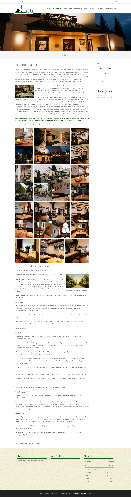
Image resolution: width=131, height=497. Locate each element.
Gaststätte (57, 8)
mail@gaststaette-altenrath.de (30, 2)
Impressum (76, 493)
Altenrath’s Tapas (106, 73)
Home (49, 8)
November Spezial (106, 79)
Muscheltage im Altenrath (106, 82)
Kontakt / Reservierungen (106, 8)
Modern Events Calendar (108, 97)
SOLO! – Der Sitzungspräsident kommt (106, 84)
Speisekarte (78, 8)
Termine (92, 8)
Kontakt (89, 493)
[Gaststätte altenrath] (24, 8)
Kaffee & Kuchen (106, 76)
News (86, 8)
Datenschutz (83, 493)
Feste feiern (67, 8)
